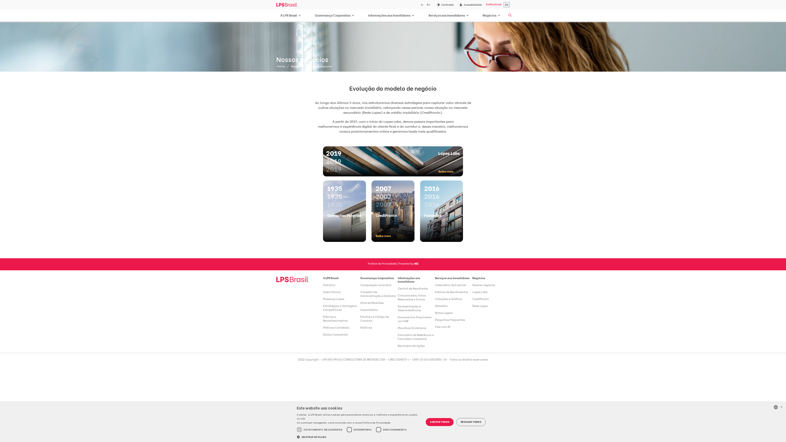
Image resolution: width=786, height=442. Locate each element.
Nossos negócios (483, 285)
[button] (358, 436)
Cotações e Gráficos (448, 299)
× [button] (781, 407)
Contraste (447, 4)
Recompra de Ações (411, 346)
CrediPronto (480, 299)
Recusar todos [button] (471, 421)
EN (506, 4)
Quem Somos (332, 292)
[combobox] (776, 407)
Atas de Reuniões (372, 303)
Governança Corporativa (377, 278)
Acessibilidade (473, 4)
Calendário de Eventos (450, 285)
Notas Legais (444, 313)
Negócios (297, 66)
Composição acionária (375, 285)
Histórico (329, 285)
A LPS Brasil (331, 278)
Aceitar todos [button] (439, 421)
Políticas (366, 327)
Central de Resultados (413, 288)
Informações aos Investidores (409, 279)
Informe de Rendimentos (451, 292)
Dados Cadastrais (335, 334)
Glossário (441, 306)
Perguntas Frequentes (450, 320)
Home (281, 66)
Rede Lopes (480, 306)
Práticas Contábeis (336, 327)
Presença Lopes (333, 299)
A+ (428, 5)
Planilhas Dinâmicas (412, 328)
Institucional (493, 4)
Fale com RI (442, 327)
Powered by (408, 263)
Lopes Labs (480, 292)
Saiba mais (446, 171)
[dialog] (393, 422)
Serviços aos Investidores (452, 278)
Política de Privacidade (382, 263)
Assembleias (369, 310)
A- (422, 4)
